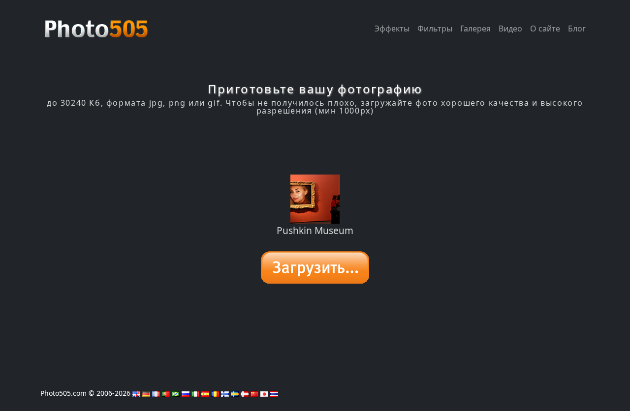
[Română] (215, 393)
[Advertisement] (315, 145)
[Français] (156, 393)
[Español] (205, 393)
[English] (136, 393)
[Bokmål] (245, 393)
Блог (577, 28)
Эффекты (392, 28)
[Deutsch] (146, 393)
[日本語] (264, 393)
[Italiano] (195, 393)
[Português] (166, 393)
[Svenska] (235, 393)
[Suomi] (225, 393)
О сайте (545, 28)
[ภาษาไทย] (274, 393)
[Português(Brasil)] (176, 393)
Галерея (475, 28)
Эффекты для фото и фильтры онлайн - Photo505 (97, 23)
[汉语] (254, 393)
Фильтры (434, 28)
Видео (510, 28)
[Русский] (185, 393)
